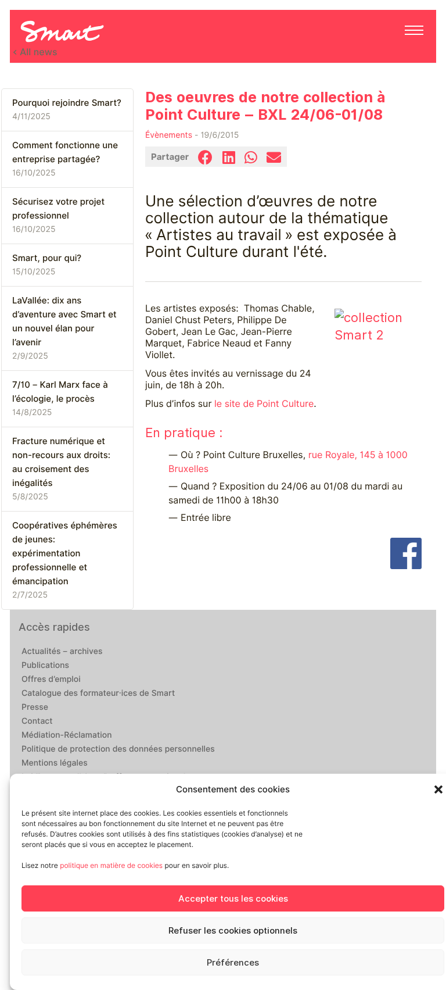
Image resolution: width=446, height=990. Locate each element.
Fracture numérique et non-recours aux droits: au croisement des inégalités (61, 462)
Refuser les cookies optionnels (232, 930)
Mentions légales (54, 763)
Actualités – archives (62, 651)
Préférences (233, 962)
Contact (37, 721)
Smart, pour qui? (46, 258)
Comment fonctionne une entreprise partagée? (65, 152)
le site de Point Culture (264, 403)
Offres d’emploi (51, 679)
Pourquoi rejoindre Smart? (66, 103)
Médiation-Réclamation (66, 735)
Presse (34, 707)
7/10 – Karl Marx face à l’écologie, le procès (60, 392)
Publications (45, 665)
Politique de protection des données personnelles (118, 749)
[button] (438, 789)
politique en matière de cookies (111, 865)
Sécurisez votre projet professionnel (58, 208)
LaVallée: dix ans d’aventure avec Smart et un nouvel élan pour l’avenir (64, 321)
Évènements (168, 135)
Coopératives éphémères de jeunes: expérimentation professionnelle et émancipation (64, 553)
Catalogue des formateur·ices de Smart (98, 693)
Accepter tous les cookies (233, 898)
